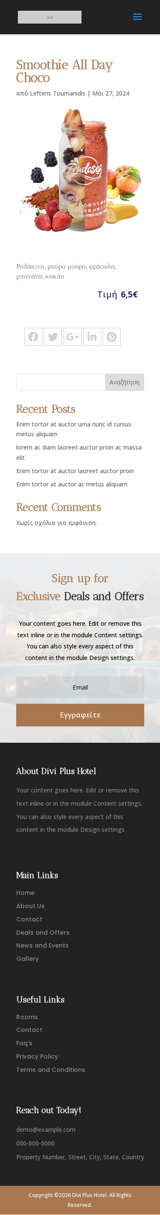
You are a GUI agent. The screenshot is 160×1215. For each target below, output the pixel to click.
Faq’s (24, 1043)
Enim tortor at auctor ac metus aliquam (72, 484)
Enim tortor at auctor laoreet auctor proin (75, 471)
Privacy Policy (37, 1056)
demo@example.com (46, 1129)
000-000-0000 (35, 1143)
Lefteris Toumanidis (57, 93)
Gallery (27, 958)
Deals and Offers (43, 932)
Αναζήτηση (125, 382)
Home (25, 892)
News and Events (42, 945)
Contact (29, 919)
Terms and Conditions (50, 1069)
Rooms (27, 1017)
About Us (30, 906)
